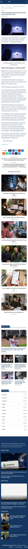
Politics (14, 410)
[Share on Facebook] (13, 150)
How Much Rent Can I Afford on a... (14, 312)
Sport (14, 416)
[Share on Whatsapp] (7, 153)
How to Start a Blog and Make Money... (14, 217)
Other (14, 407)
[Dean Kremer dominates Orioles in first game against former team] (7, 375)
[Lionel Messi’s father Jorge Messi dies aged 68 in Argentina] (21, 375)
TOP (14, 423)
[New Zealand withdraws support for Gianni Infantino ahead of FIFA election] (7, 359)
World (14, 429)
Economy (14, 397)
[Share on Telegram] (10, 153)
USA (14, 426)
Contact (26, 547)
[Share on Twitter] (16, 150)
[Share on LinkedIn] (22, 150)
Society (14, 413)
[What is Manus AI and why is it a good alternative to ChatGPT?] (14, 461)
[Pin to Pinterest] (19, 150)
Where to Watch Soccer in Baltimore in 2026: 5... (16, 526)
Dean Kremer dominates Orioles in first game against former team (7, 382)
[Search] (26, 1)
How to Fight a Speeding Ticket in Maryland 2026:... (18, 535)
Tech (14, 420)
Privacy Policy (18, 547)
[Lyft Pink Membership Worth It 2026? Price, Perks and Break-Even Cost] (14, 229)
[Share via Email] (19, 153)
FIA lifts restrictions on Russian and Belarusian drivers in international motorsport (20, 366)
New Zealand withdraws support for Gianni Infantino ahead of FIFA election (6, 366)
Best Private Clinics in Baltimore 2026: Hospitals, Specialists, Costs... (18, 517)
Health (14, 404)
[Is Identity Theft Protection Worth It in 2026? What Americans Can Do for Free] (14, 183)
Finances (8, 6)
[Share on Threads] (16, 153)
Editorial (11, 547)
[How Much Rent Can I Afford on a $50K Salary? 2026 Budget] (14, 302)
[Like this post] (10, 150)
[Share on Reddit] (3, 153)
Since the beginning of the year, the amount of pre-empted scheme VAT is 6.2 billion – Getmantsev (13, 503)
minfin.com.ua (4, 144)
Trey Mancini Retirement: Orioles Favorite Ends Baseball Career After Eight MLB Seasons (13, 350)
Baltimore (14, 394)
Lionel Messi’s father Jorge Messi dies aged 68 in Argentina (20, 382)
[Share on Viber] (13, 153)
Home (2, 6)
